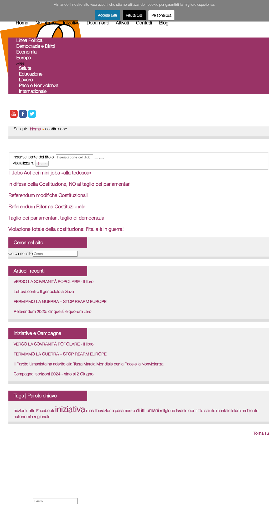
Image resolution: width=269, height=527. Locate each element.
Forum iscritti (21, 472)
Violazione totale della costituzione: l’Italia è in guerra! (66, 229)
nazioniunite (24, 410)
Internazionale (32, 91)
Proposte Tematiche (28, 483)
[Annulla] (101, 158)
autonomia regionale (32, 416)
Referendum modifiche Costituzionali (48, 195)
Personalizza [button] (161, 15)
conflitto (195, 410)
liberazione (104, 410)
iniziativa (70, 409)
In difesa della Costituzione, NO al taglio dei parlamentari (69, 184)
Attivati (122, 22)
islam (236, 410)
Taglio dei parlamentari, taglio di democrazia (56, 218)
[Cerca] (96, 158)
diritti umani (147, 410)
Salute (25, 68)
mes (90, 410)
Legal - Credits (23, 478)
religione (167, 410)
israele (181, 410)
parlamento (125, 410)
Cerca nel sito (20, 253)
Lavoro (26, 79)
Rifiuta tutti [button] (134, 15)
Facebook (45, 410)
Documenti (97, 22)
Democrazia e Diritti (35, 46)
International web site (29, 466)
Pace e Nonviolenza (38, 85)
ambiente (250, 410)
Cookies (16, 489)
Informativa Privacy (27, 495)
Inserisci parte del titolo (34, 157)
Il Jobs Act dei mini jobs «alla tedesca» (49, 172)
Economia (26, 52)
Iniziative (71, 22)
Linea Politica (29, 40)
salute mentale (217, 410)
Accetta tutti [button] (107, 15)
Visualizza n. (24, 162)
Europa (23, 57)
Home (22, 22)
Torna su (261, 433)
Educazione (30, 74)
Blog (163, 22)
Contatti (144, 22)
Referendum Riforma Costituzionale (46, 206)
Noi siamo (45, 22)
